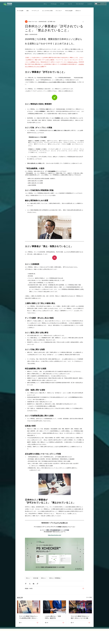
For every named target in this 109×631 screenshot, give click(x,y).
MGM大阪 (35, 578)
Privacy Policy (63, 630)
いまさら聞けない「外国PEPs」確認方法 (53, 617)
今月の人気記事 (68, 10)
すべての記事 (20, 10)
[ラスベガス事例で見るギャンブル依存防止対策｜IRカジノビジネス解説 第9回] (28, 606)
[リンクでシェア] (37, 583)
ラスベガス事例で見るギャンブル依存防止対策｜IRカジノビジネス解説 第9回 (28, 617)
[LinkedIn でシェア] (33, 583)
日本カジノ (44, 578)
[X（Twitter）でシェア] (29, 583)
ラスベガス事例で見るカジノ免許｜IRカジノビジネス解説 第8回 (80, 617)
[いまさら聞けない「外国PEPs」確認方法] (54, 606)
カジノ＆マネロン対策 (47, 10)
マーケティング (35, 10)
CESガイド (78, 10)
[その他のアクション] (83, 22)
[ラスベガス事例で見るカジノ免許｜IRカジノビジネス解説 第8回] (80, 606)
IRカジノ (28, 578)
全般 (27, 10)
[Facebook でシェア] (25, 583)
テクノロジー (59, 10)
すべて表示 (89, 597)
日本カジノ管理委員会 (54, 578)
